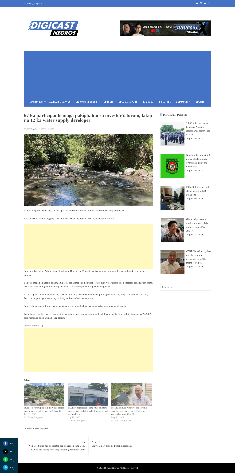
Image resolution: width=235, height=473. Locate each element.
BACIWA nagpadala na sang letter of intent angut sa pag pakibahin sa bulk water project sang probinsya (88, 411)
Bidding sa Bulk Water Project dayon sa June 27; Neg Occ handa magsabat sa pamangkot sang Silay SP (129, 411)
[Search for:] (186, 287)
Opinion (108, 101)
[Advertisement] (117, 73)
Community (183, 101)
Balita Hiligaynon (60, 101)
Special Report (128, 101)
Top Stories (35, 101)
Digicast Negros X (87, 101)
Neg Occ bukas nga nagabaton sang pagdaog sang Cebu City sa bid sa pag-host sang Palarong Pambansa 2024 (57, 446)
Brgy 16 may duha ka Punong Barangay (112, 444)
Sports (200, 101)
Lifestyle (165, 101)
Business (147, 101)
